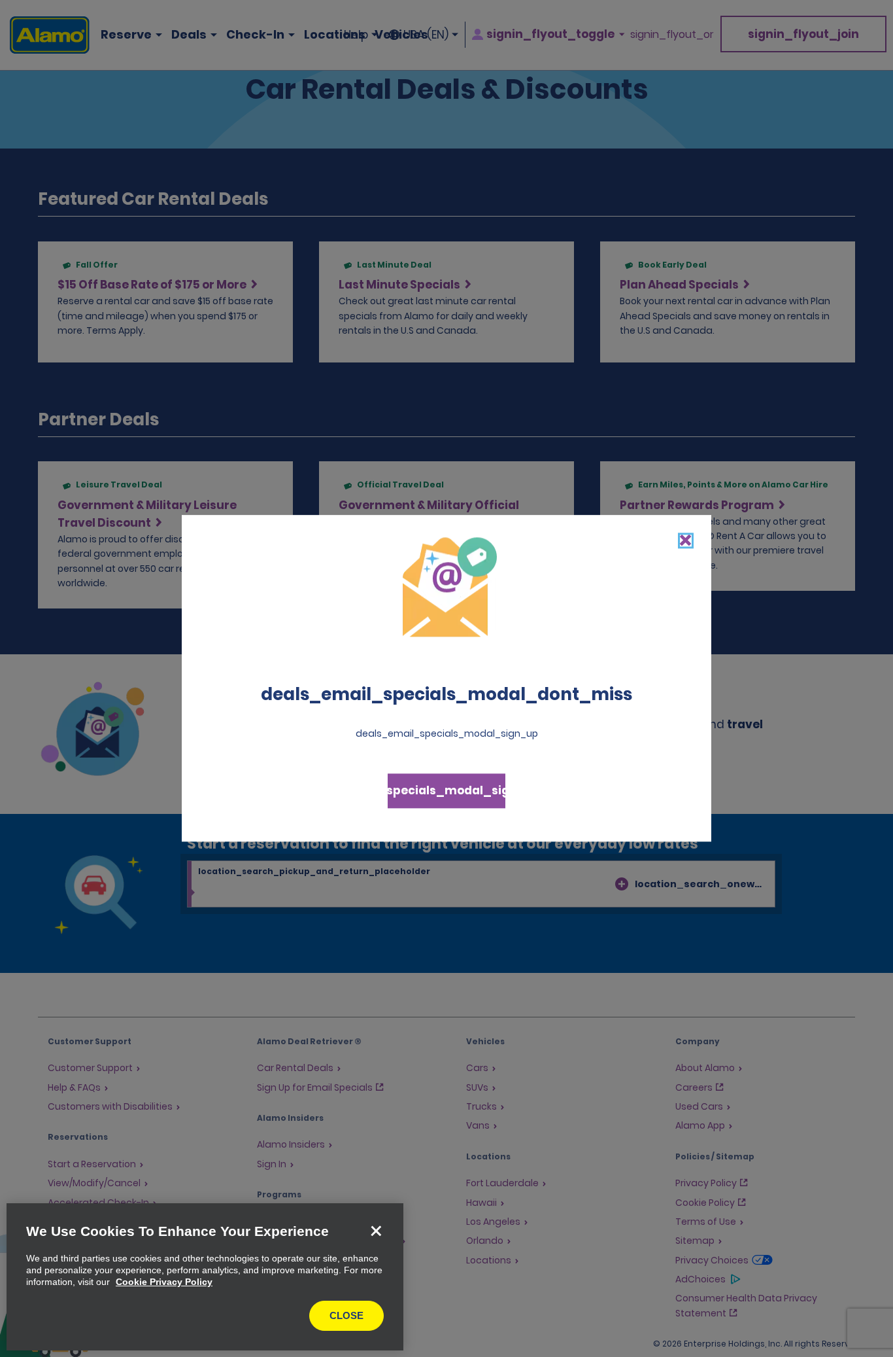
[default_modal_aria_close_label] (686, 540)
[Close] (376, 1231)
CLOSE (346, 1315)
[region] (205, 1276)
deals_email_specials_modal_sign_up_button (446, 791)
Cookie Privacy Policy (164, 1282)
